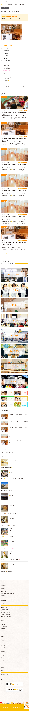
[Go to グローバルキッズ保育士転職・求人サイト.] (1, 4)
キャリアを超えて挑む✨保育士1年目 (9, 467)
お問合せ (3, 679)
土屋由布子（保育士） (6, 616)
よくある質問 (4, 626)
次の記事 (22, 86)
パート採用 (3, 645)
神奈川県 (3, 657)
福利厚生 (3, 633)
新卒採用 (3, 640)
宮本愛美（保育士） (5, 612)
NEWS (2, 597)
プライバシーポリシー (6, 674)
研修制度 (3, 628)
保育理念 (3, 588)
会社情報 (3, 595)
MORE (7, 253)
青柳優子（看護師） (5, 614)
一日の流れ (3, 624)
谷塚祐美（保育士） (5, 609)
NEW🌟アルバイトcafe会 (7, 536)
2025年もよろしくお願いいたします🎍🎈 (11, 559)
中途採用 (3, 643)
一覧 (14, 86)
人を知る (3, 603)
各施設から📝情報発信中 (7, 490)
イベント (3, 647)
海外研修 (3, 631)
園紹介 (2, 667)
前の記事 (7, 86)
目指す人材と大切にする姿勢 (7, 593)
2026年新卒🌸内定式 (6, 502)
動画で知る (3, 600)
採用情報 (3, 637)
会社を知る (4, 585)
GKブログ (3, 661)
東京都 (2, 655)
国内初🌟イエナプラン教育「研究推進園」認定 (12, 478)
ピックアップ (13, 460)
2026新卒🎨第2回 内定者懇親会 (8, 513)
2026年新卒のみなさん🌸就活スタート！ (10, 548)
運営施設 (3, 651)
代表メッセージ (4, 591)
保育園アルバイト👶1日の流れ (8, 525)
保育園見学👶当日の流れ (7, 571)
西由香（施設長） (5, 607)
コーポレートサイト (5, 676)
